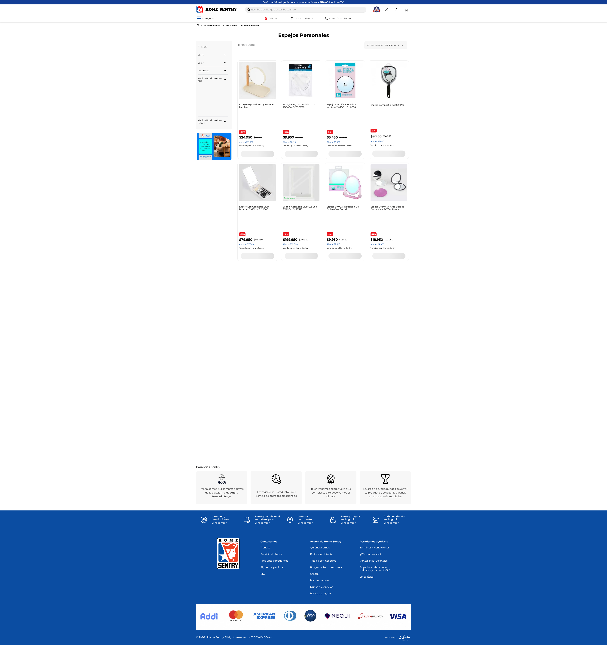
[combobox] (305, 10)
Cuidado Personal (211, 25)
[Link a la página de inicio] (198, 25)
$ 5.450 (210, 123)
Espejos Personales (250, 25)
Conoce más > (219, 523)
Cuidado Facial (230, 25)
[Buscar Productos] (248, 9)
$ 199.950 (221, 123)
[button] (213, 55)
